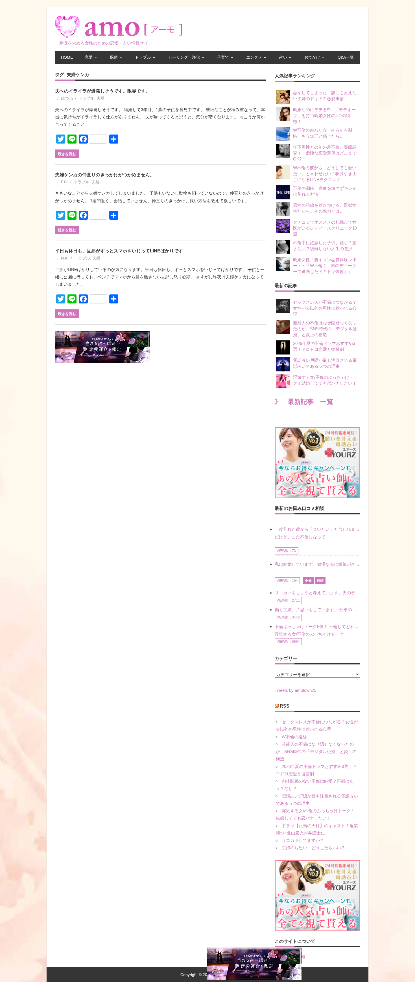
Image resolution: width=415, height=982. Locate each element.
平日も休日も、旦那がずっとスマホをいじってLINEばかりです (119, 250)
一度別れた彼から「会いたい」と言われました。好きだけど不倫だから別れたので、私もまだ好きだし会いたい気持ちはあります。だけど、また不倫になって (317, 533)
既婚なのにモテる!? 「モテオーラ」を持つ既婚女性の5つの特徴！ (324, 115)
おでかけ (312, 57)
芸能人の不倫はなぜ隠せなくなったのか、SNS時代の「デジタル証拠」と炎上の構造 (325, 328)
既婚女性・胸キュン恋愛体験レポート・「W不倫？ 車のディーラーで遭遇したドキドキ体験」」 (325, 265)
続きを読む (67, 153)
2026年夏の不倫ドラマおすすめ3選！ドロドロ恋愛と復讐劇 (324, 346)
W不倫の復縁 (294, 736)
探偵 (114, 57)
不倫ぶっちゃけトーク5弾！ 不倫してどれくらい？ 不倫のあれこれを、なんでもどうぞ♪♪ (317, 626)
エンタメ (254, 57)
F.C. (64, 182)
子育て (223, 57)
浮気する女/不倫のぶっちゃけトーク (309, 634)
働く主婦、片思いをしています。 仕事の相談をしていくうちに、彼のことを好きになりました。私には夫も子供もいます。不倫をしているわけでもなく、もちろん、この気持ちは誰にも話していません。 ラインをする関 (317, 609)
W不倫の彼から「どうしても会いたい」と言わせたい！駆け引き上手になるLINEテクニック (325, 173)
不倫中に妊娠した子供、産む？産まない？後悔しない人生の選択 (325, 245)
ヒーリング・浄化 (184, 57)
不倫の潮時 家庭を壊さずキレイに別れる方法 (325, 191)
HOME (67, 57)
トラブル (143, 57)
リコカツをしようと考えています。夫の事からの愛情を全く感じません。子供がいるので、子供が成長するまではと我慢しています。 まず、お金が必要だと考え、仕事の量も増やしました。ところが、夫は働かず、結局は (317, 592)
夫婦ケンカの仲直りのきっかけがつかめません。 (104, 174)
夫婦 (100, 98)
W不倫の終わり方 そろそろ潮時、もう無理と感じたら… (322, 133)
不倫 (308, 580)
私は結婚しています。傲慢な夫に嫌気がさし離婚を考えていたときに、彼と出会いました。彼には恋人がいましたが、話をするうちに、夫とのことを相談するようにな (317, 564)
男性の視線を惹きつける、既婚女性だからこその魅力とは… (325, 208)
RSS (284, 706)
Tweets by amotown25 (295, 690)
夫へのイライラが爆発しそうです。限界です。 (102, 91)
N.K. (65, 258)
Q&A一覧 (346, 57)
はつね (67, 98)
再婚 (320, 580)
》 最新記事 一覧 (304, 401)
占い (283, 57)
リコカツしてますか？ (303, 840)
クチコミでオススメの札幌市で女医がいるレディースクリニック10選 (325, 228)
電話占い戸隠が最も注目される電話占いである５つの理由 (325, 363)
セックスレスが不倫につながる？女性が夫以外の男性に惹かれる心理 (325, 308)
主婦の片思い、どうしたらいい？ (313, 847)
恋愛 (89, 57)
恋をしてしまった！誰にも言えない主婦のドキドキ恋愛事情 (325, 95)
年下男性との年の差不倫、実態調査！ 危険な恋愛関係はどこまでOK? (325, 153)
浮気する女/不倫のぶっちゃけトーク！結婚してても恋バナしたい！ (325, 380)
